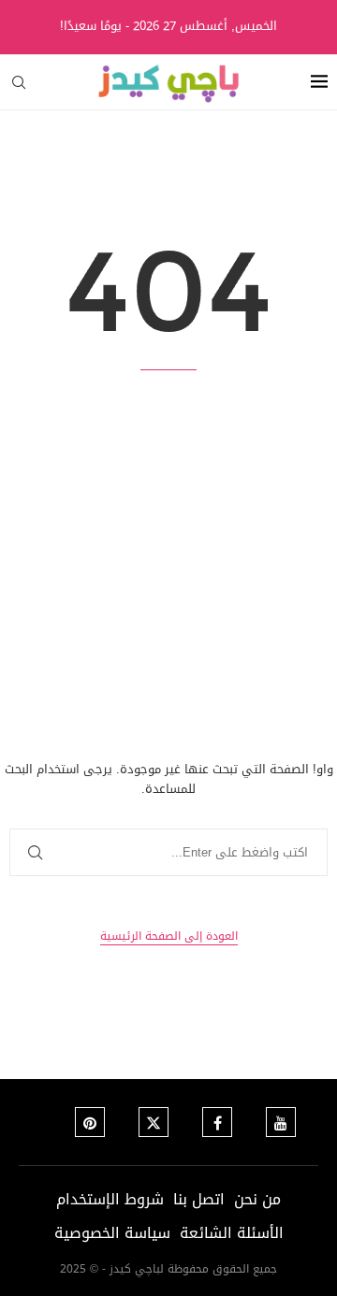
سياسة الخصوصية (112, 1232)
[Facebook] (217, 1122)
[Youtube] (281, 1122)
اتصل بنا (199, 1199)
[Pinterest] (90, 1122)
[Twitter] (153, 1122)
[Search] (18, 82)
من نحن (257, 1199)
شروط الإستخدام (110, 1199)
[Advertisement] (168, 565)
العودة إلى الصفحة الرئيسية (169, 936)
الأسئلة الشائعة (232, 1232)
